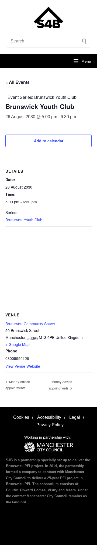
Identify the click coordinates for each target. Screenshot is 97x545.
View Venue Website (22, 366)
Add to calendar (48, 140)
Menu (86, 61)
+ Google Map (17, 344)
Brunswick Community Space (30, 323)
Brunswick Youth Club (23, 219)
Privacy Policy (50, 425)
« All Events (17, 82)
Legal (74, 417)
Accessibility (49, 417)
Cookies (21, 417)
